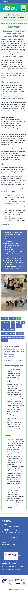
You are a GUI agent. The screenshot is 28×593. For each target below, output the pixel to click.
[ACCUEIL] (8, 14)
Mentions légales (6, 542)
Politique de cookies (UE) (8, 547)
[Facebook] (2, 1)
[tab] (4, 318)
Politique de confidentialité (9, 544)
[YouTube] (7, 1)
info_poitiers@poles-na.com (11, 526)
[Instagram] (5, 1)
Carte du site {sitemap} (8, 546)
